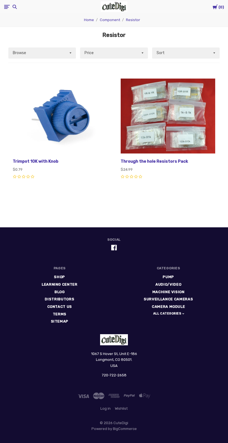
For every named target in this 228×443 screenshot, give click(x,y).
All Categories (167, 313)
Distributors (59, 299)
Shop (59, 277)
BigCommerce (125, 429)
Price (89, 53)
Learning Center (60, 284)
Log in (105, 408)
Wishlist (121, 408)
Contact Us (59, 306)
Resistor (133, 20)
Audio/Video (168, 284)
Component (110, 20)
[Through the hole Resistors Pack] (168, 117)
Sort (161, 53)
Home (89, 20)
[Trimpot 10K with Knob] (60, 117)
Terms (59, 314)
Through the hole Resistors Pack (154, 161)
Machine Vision (168, 292)
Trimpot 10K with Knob (35, 161)
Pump (168, 277)
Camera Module (168, 306)
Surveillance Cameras (168, 299)
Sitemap (60, 321)
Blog (59, 292)
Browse (19, 53)
